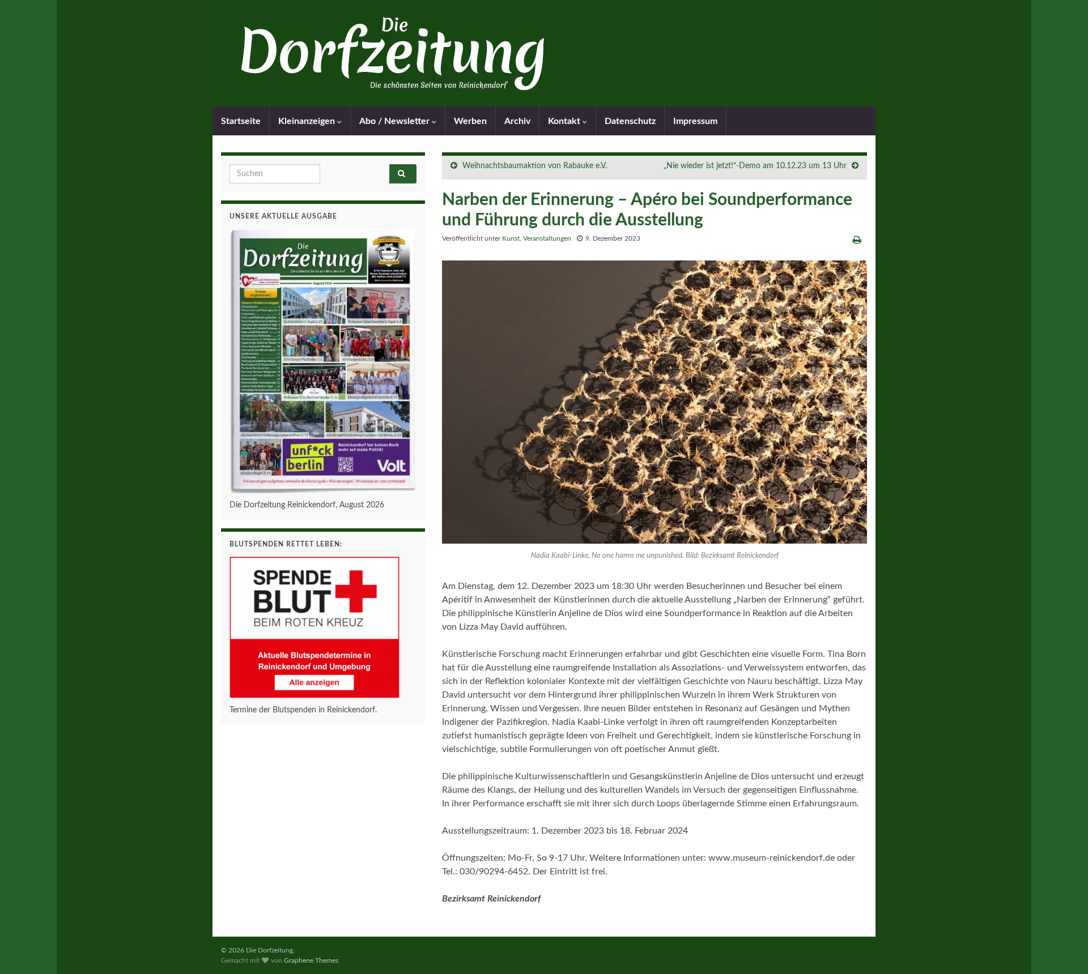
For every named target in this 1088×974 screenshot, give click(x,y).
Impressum (695, 121)
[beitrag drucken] (857, 240)
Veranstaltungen (547, 238)
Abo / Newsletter (395, 121)
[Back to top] (1062, 948)
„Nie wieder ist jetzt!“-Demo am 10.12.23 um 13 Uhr (755, 166)
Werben (470, 121)
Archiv (517, 121)
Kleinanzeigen (307, 121)
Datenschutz (630, 121)
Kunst (511, 238)
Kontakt (565, 121)
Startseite (241, 121)
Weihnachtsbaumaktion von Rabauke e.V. (534, 166)
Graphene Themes (311, 960)
